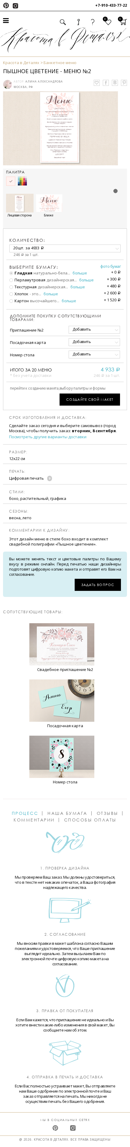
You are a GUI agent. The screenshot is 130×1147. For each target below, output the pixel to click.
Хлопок (21, 294)
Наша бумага (67, 813)
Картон (21, 301)
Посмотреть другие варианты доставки (47, 436)
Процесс (25, 813)
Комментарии (34, 820)
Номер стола (22, 355)
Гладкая (23, 273)
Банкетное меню (60, 62)
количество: (27, 240)
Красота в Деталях (21, 62)
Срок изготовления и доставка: (48, 418)
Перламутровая (29, 280)
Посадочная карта (28, 342)
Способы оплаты (90, 820)
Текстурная (25, 287)
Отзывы (107, 813)
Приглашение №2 (27, 330)
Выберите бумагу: (33, 267)
